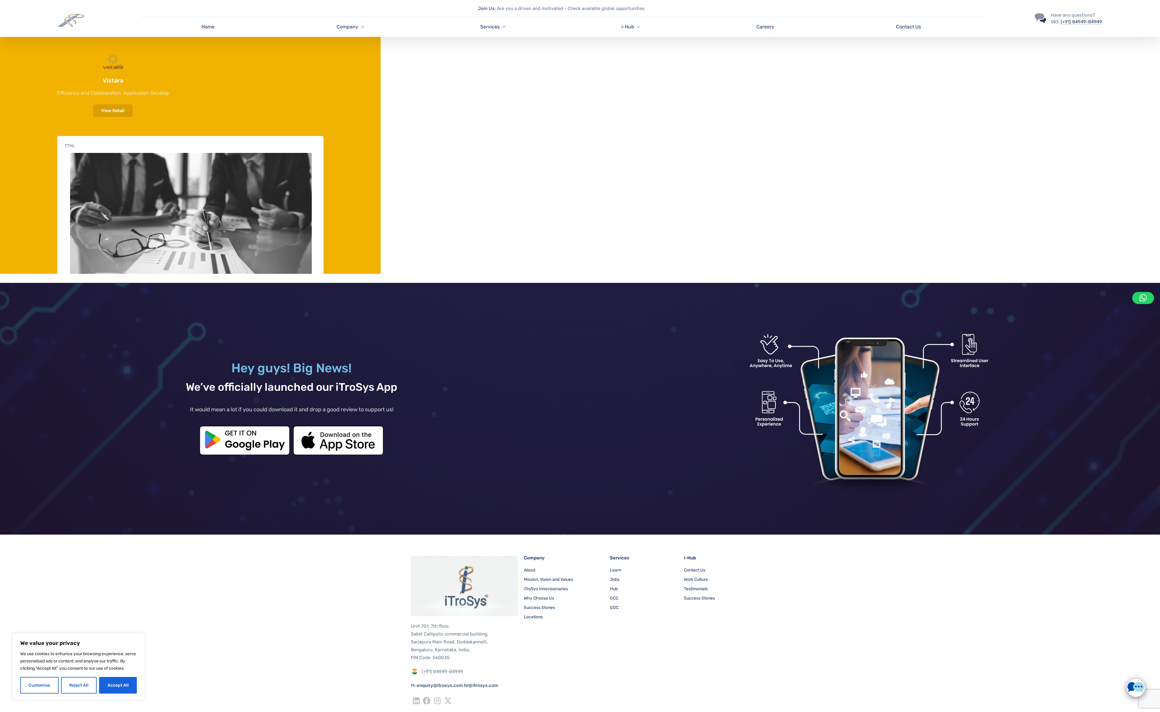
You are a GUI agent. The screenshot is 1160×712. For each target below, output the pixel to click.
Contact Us (908, 27)
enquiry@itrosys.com (440, 685)
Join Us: (487, 8)
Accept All (118, 685)
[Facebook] (426, 700)
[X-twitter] (448, 700)
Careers (765, 27)
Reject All (79, 685)
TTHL (70, 145)
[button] (1143, 298)
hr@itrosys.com (481, 685)
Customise (39, 685)
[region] (78, 666)
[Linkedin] (416, 700)
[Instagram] (437, 700)
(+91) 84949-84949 (1081, 21)
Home (207, 27)
